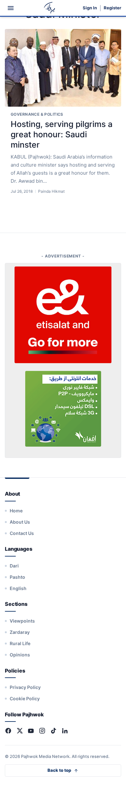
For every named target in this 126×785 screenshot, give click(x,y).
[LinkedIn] (64, 730)
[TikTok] (53, 730)
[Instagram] (42, 730)
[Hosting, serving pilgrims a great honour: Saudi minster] (63, 68)
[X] (19, 730)
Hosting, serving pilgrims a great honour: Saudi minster (61, 134)
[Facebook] (8, 730)
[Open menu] (10, 8)
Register (112, 8)
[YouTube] (30, 730)
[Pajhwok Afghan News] (49, 8)
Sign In (90, 8)
